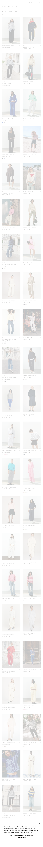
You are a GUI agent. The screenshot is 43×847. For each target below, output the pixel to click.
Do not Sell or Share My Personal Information (22, 836)
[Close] (39, 823)
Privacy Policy (30, 832)
